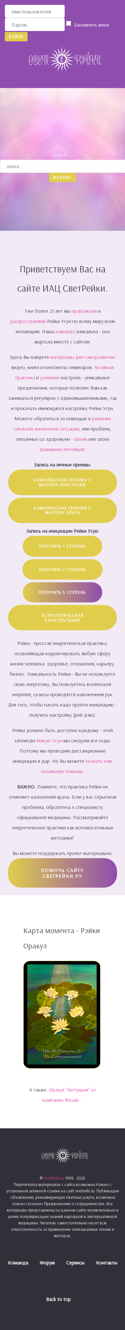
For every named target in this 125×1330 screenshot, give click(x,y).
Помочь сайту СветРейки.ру (62, 873)
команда (65, 331)
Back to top (59, 1299)
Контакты (106, 1262)
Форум (47, 1262)
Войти (16, 36)
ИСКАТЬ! (62, 177)
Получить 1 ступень (62, 546)
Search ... (62, 154)
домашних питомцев (62, 449)
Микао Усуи (49, 740)
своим (80, 439)
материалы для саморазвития (82, 357)
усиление (50, 377)
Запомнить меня (91, 24)
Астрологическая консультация (63, 618)
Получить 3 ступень (62, 592)
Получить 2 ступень (62, 569)
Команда (18, 1262)
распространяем (28, 321)
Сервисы (75, 1262)
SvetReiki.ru (54, 1178)
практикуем (85, 311)
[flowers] (61, 1014)
